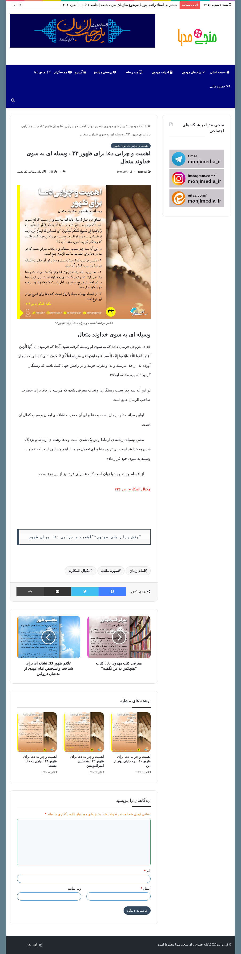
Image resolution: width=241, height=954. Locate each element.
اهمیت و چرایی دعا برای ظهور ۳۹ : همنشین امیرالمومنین (87, 761)
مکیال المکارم (140, 489)
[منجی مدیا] (196, 37)
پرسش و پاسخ (103, 72)
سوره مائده (110, 571)
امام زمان (137, 571)
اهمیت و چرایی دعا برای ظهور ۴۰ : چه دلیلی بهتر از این (132, 761)
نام (147, 871)
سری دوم (95, 126)
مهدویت (133, 126)
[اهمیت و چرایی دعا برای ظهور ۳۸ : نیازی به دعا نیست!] (37, 732)
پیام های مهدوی (192, 72)
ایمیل (146, 888)
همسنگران (60, 72)
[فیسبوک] (112, 591)
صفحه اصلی (218, 72)
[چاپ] (30, 591)
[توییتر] (85, 591)
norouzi (142, 171)
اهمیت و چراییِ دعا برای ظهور (65, 126)
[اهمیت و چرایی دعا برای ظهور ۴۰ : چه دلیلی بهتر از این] (131, 732)
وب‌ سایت (74, 888)
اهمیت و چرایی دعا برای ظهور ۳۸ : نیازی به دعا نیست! (40, 761)
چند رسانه (132, 72)
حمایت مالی (218, 86)
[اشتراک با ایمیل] (57, 591)
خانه (144, 126)
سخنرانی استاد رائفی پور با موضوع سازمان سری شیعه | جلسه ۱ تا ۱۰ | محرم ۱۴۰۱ (119, 5)
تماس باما (40, 72)
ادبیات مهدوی (161, 72)
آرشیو (79, 72)
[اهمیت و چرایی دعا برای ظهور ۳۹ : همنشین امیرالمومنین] (84, 732)
